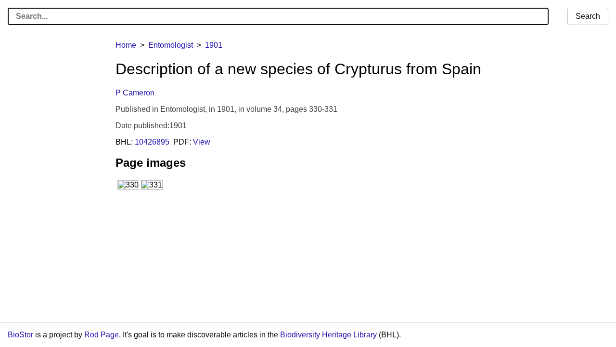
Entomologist (170, 45)
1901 (213, 45)
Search (588, 16)
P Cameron (135, 93)
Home (126, 45)
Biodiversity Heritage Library (328, 335)
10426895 (152, 142)
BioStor (20, 335)
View (201, 142)
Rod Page (101, 335)
